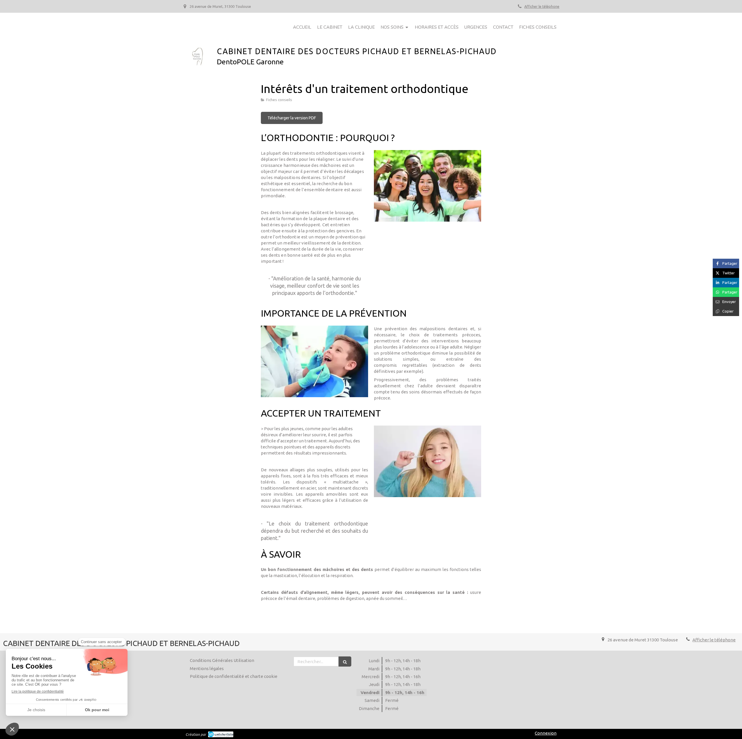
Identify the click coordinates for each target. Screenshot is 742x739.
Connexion (545, 733)
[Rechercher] (345, 661)
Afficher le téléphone (541, 6)
